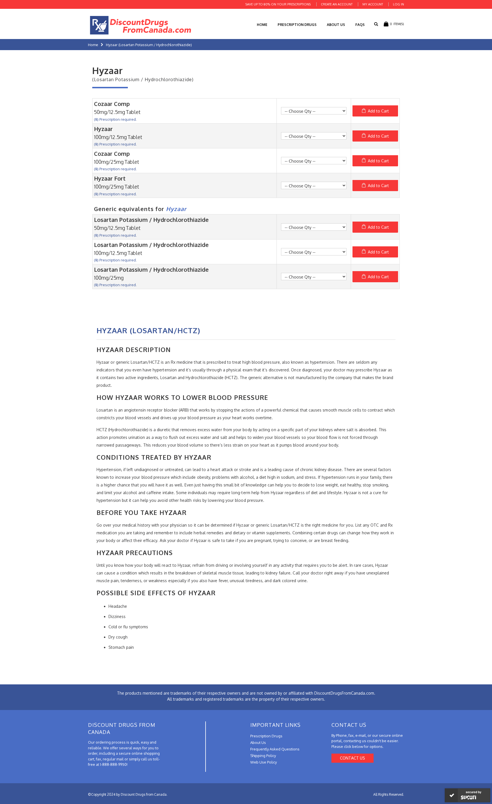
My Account (372, 4)
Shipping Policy (263, 755)
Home (93, 44)
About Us (336, 24)
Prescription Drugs (297, 24)
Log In (398, 4)
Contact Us (352, 758)
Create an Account (336, 4)
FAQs (360, 24)
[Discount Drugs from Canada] (141, 25)
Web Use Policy (263, 762)
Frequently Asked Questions (275, 749)
